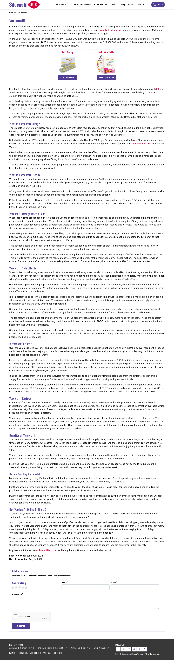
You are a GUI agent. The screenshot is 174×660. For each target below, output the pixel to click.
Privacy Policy (26, 648)
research (95, 33)
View (67, 78)
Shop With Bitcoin (101, 648)
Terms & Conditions (43, 648)
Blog (130, 4)
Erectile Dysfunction (110, 30)
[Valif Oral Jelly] (106, 64)
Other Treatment (81, 4)
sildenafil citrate (142, 143)
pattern (145, 443)
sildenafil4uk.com (47, 550)
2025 (43, 42)
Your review (17, 594)
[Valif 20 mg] (67, 64)
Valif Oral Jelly (106, 52)
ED (157, 89)
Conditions (100, 4)
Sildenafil (62, 4)
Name (65, 582)
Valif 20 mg (67, 52)
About (114, 4)
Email (114, 582)
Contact (142, 4)
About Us (13, 648)
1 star (14, 587)
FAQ (123, 4)
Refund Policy (61, 648)
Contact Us (75, 648)
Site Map (87, 648)
